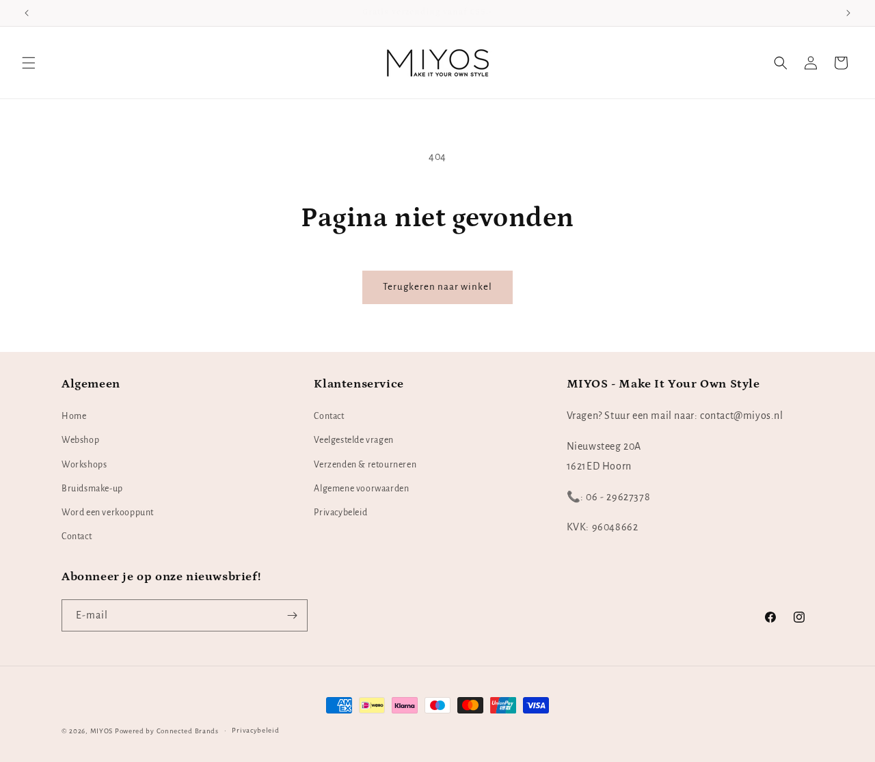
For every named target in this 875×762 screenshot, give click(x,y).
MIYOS (101, 731)
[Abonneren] (292, 615)
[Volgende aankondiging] (848, 13)
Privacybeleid (340, 512)
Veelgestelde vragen (353, 440)
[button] (29, 63)
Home (74, 416)
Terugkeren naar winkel (437, 287)
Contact (77, 536)
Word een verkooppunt (108, 512)
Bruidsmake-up (92, 488)
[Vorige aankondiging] (27, 13)
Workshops (84, 465)
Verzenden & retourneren (365, 465)
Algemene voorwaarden (361, 488)
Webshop (80, 440)
